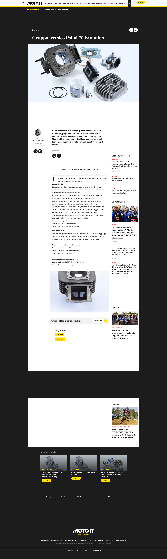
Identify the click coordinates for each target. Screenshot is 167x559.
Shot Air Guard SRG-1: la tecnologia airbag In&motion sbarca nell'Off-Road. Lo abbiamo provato (124, 165)
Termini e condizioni (56, 540)
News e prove (49, 497)
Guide (47, 509)
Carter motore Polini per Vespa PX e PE (83, 473)
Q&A (93, 514)
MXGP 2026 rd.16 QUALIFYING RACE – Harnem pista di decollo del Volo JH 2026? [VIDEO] (124, 433)
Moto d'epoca (110, 506)
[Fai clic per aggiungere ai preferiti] (136, 30)
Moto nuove (110, 500)
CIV (62, 514)
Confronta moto (95, 517)
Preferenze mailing (121, 540)
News (59, 10)
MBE (78, 503)
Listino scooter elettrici (97, 506)
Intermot (78, 509)
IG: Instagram (38, 143)
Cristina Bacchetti (38, 140)
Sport (63, 497)
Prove (47, 503)
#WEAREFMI (63, 517)
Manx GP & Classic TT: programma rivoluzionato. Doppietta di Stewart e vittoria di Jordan (123, 334)
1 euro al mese (98, 320)
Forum (47, 517)
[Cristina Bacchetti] (38, 132)
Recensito (65, 10)
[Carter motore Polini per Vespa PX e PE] (83, 463)
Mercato (110, 497)
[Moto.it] (34, 3)
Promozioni (110, 514)
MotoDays (79, 506)
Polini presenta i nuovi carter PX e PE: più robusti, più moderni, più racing (52, 474)
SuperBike (63, 506)
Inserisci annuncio (50, 10)
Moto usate (110, 503)
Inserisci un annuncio (112, 517)
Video (47, 514)
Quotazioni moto (96, 509)
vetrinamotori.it (96, 550)
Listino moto (95, 500)
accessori (75, 469)
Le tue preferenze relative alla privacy (27, 556)
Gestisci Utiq (109, 540)
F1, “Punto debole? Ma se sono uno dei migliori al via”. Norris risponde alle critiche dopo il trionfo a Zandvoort (123, 251)
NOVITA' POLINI (47, 469)
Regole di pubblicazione (71, 540)
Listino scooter (95, 503)
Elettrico (47, 506)
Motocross (63, 509)
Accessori (37, 30)
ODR (90, 540)
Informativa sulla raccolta (7, 556)
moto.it (79, 550)
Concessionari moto (112, 511)
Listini (94, 497)
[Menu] (24, 3)
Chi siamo (100, 540)
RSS (95, 540)
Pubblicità (83, 540)
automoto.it (69, 550)
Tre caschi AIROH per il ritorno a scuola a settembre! (124, 192)
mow (86, 550)
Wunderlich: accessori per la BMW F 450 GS (122, 179)
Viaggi (47, 511)
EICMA (78, 500)
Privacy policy (45, 540)
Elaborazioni (60, 339)
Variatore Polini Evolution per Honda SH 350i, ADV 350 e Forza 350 (112, 474)
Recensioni (95, 511)
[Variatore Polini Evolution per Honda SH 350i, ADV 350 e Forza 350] (113, 463)
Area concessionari (140, 4)
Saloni (79, 497)
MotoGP (62, 503)
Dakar (62, 511)
